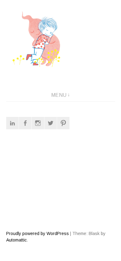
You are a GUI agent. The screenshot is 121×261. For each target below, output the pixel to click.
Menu (59, 95)
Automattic (16, 239)
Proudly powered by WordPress (37, 233)
